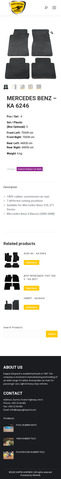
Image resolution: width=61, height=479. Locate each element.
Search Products (13, 327)
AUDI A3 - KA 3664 (35, 253)
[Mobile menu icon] (54, 7)
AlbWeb (36, 475)
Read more (31, 262)
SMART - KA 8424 (34, 298)
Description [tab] (10, 187)
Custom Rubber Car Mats (29, 169)
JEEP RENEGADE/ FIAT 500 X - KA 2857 (40, 277)
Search (51, 334)
